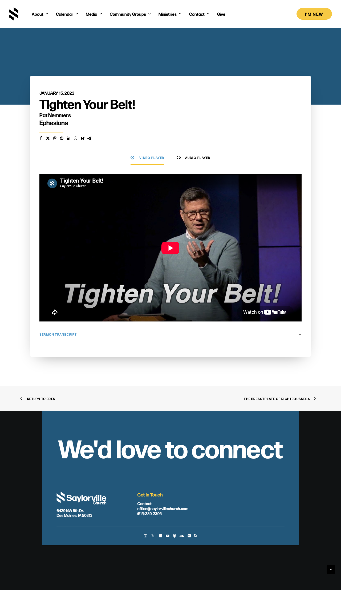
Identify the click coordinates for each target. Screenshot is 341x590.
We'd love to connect (170, 447)
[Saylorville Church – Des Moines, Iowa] (13, 13)
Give (221, 14)
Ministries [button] (168, 14)
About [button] (37, 14)
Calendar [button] (64, 14)
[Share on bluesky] (82, 138)
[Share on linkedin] (68, 138)
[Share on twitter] (47, 138)
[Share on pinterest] (61, 138)
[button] (145, 536)
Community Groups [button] (128, 14)
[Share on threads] (54, 138)
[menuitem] (40, 14)
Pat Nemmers (55, 114)
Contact (144, 503)
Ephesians (53, 122)
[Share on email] (89, 138)
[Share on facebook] (41, 138)
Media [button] (91, 14)
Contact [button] (197, 14)
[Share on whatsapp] (75, 138)
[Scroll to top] (331, 569)
